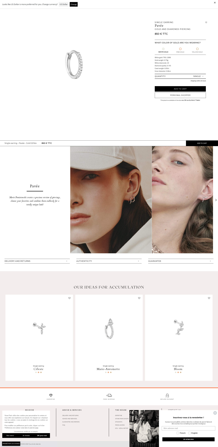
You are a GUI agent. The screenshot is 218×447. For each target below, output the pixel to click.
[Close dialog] (215, 413)
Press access (120, 425)
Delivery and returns (70, 415)
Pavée (159, 25)
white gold (163, 52)
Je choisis (26, 435)
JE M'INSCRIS (188, 439)
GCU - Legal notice (121, 428)
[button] (69, 298)
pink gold (180, 52)
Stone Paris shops (122, 418)
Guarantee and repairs (70, 422)
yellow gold (197, 52)
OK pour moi (42, 435)
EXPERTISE (118, 415)
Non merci (10, 435)
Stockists (118, 422)
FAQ (63, 425)
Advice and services (69, 418)
